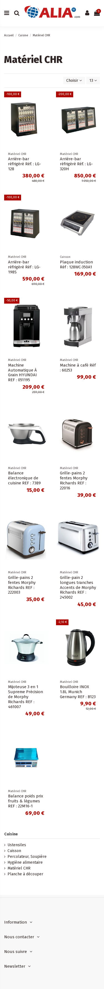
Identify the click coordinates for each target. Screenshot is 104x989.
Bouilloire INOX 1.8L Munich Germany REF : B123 (78, 691)
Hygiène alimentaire (25, 862)
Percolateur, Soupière (27, 856)
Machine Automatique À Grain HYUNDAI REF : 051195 (22, 373)
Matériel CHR (19, 868)
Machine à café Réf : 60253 (78, 368)
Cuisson (14, 850)
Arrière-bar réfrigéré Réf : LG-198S (24, 267)
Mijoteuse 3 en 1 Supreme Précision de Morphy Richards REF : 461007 (25, 696)
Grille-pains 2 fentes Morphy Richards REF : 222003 (21, 585)
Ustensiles (16, 845)
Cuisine (11, 834)
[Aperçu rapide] (44, 100)
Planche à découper (25, 874)
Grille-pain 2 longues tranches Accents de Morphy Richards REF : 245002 (78, 587)
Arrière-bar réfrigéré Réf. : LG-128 (24, 163)
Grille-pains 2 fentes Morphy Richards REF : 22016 (73, 480)
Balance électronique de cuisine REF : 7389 (24, 478)
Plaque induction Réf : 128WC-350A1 (76, 265)
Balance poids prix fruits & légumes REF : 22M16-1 (25, 801)
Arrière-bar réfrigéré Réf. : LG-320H (76, 163)
